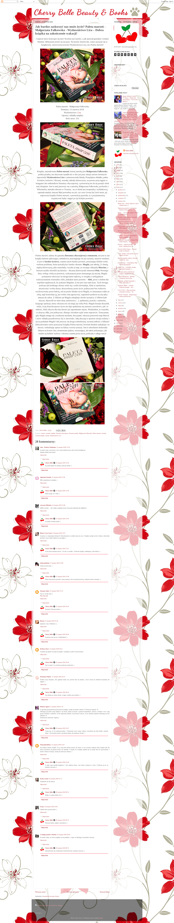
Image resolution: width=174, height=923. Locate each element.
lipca (119, 300)
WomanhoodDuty (45, 745)
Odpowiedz (43, 455)
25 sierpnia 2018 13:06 (58, 505)
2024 (118, 170)
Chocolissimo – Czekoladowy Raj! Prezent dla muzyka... (127, 263)
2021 (118, 179)
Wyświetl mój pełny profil (130, 153)
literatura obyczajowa (62, 433)
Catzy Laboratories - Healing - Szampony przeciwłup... (126, 277)
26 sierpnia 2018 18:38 (50, 806)
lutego (120, 314)
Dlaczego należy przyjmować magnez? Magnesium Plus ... (127, 272)
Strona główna (73, 892)
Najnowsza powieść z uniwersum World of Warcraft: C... (127, 209)
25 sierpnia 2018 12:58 (62, 463)
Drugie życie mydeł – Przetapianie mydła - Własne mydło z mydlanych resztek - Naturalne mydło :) (131, 134)
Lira (79, 112)
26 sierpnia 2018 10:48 (62, 762)
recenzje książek (39, 435)
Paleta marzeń (97, 433)
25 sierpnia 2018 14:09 (56, 563)
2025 (118, 167)
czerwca (120, 303)
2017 (118, 320)
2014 (118, 329)
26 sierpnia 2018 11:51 (55, 779)
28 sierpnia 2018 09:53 (62, 820)
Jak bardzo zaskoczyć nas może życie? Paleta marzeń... (127, 231)
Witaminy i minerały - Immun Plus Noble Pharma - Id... (128, 240)
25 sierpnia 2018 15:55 (56, 591)
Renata (42, 621)
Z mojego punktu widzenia (48, 834)
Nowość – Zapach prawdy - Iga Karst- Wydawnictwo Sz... (127, 245)
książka (53, 433)
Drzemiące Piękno (45, 677)
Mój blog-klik (44, 596)
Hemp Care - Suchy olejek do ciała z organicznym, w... (128, 204)
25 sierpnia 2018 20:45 (62, 692)
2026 (118, 165)
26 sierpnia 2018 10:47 (62, 728)
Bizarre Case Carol (46, 533)
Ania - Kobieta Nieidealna (48, 447)
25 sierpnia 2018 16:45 (51, 621)
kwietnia (120, 308)
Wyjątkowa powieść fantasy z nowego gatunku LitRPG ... (126, 222)
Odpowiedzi (45, 459)
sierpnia (120, 201)
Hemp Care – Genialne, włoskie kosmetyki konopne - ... (127, 268)
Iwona (42, 806)
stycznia (120, 317)
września (120, 198)
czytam (43, 433)
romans (47, 435)
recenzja (103, 433)
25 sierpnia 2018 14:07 (58, 533)
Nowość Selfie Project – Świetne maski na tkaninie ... (127, 250)
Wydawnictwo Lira (55, 435)
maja (119, 305)
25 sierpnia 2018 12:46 (58, 477)
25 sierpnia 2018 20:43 (62, 606)
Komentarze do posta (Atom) (50, 896)
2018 (118, 187)
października (122, 195)
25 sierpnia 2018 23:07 (58, 745)
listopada (121, 192)
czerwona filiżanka (45, 505)
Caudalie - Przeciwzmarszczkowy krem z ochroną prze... (127, 236)
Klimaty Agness (45, 706)
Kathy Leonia (44, 779)
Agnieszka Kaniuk (45, 477)
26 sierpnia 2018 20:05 (63, 834)
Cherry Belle (49, 463)
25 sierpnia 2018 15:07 (62, 548)
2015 (118, 326)
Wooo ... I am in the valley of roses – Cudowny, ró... (128, 213)
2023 (118, 173)
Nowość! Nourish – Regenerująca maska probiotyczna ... (127, 295)
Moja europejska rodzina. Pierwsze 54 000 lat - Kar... (128, 259)
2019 (118, 184)
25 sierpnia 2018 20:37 (58, 677)
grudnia (120, 190)
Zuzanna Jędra (44, 591)
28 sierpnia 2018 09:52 (62, 792)
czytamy (48, 433)
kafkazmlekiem (44, 563)
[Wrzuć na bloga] (59, 430)
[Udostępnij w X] (61, 430)
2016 (118, 323)
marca (120, 311)
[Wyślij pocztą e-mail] (57, 430)
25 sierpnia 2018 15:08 (62, 576)
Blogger (100, 918)
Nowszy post (40, 892)
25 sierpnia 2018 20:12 (56, 649)
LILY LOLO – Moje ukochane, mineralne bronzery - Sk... (127, 291)
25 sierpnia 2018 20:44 (62, 634)
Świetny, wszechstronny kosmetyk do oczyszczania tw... (127, 218)
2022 (118, 176)
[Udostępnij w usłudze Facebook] (63, 430)
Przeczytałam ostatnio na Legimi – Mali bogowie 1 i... (128, 227)
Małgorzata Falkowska (85, 433)
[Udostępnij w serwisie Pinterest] (65, 430)
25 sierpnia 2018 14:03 (62, 518)
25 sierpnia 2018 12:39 (63, 447)
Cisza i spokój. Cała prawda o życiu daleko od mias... (128, 254)
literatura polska (73, 433)
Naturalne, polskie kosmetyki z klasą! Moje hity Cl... (126, 281)
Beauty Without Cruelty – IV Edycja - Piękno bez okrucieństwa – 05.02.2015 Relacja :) (130, 98)
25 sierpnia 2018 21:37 (56, 706)
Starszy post (105, 892)
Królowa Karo (44, 649)
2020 (118, 181)
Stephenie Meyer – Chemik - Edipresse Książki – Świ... (126, 286)
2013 (118, 331)
